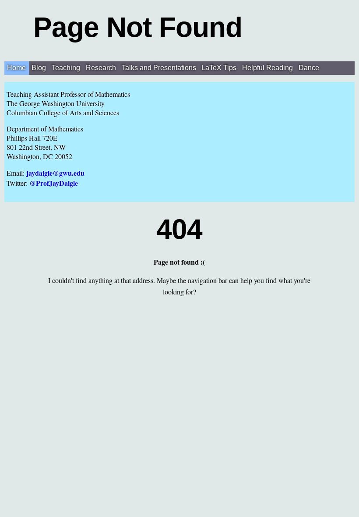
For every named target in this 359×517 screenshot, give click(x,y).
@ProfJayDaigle (53, 183)
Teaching (66, 67)
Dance (309, 67)
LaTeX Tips (218, 67)
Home (16, 67)
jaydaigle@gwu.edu (55, 173)
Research (101, 67)
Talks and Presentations (159, 67)
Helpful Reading (267, 67)
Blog (39, 67)
